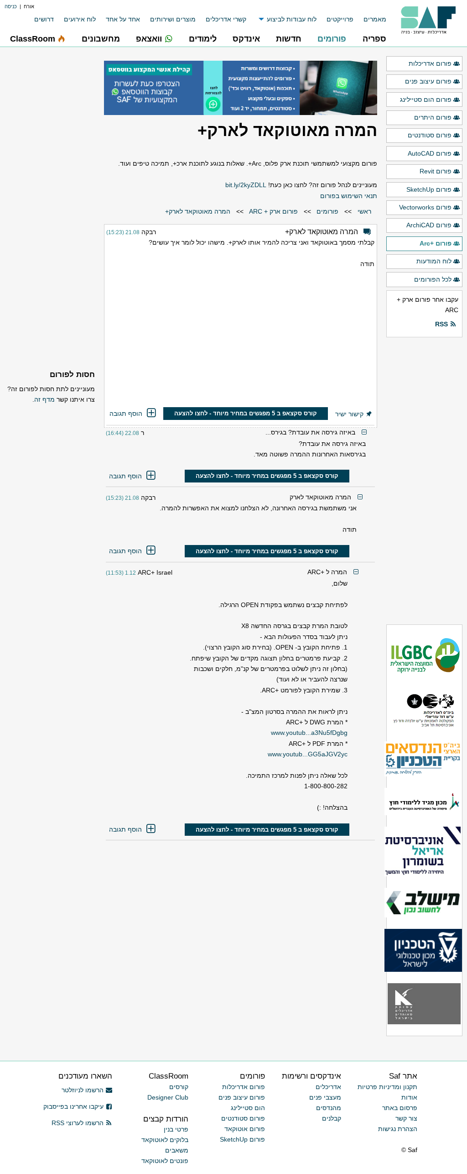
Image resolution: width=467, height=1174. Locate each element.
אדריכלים (328, 1086)
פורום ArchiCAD (428, 225)
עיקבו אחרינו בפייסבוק (73, 1106)
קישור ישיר (349, 414)
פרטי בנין (176, 1129)
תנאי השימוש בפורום (348, 195)
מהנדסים (328, 1107)
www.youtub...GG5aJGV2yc (308, 754)
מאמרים (374, 19)
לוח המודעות (433, 261)
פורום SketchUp (428, 189)
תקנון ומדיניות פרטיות (387, 1086)
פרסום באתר (399, 1107)
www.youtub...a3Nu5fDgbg (309, 732)
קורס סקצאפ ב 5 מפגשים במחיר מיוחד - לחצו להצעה (245, 413)
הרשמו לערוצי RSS (78, 1123)
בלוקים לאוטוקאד (164, 1139)
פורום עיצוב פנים (428, 81)
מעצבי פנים (325, 1097)
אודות (409, 1097)
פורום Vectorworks (425, 207)
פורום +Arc (435, 243)
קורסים (178, 1086)
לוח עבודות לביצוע (292, 19)
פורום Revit (435, 171)
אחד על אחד (123, 19)
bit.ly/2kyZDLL (245, 185)
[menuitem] (369, 19)
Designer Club (167, 1097)
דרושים (44, 19)
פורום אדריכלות (430, 63)
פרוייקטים (340, 19)
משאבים (176, 1150)
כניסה (11, 6)
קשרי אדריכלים (226, 19)
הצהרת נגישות (397, 1128)
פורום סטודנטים (429, 135)
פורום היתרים (432, 117)
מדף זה (44, 399)
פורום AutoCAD (429, 153)
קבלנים (331, 1118)
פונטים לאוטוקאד (164, 1160)
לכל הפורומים (432, 279)
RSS (441, 324)
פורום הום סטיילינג (425, 99)
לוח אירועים (80, 19)
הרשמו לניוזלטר (83, 1090)
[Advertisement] (240, 339)
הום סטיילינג (248, 1107)
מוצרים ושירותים (173, 19)
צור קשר (406, 1118)
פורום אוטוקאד (244, 1128)
